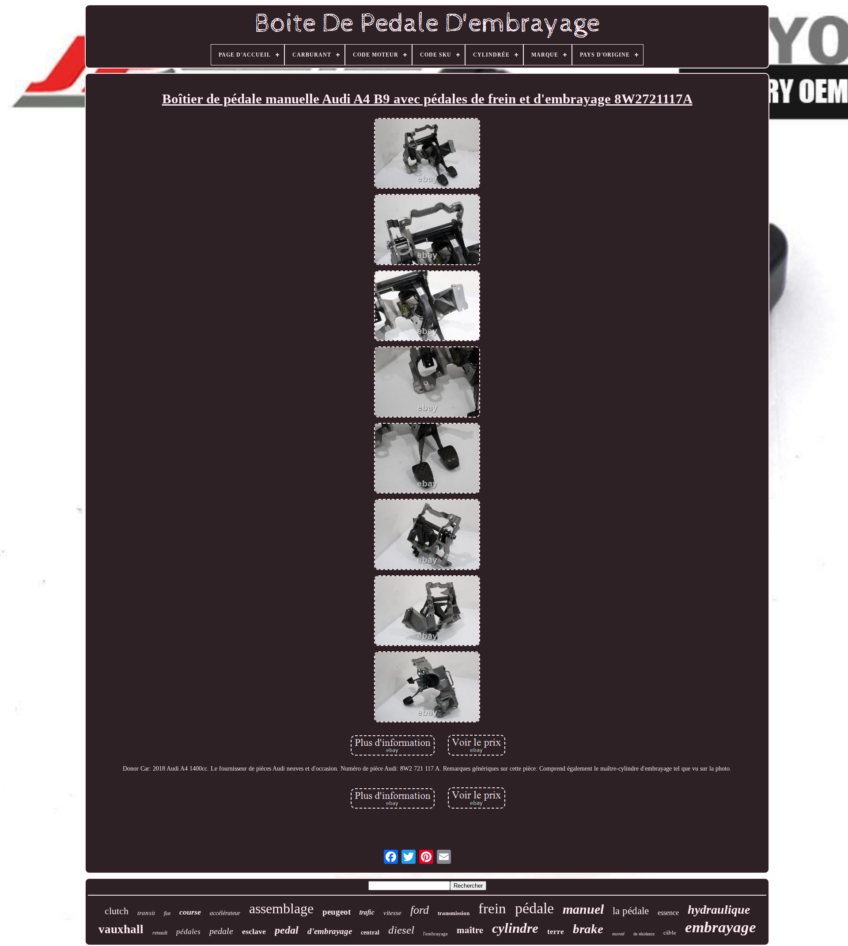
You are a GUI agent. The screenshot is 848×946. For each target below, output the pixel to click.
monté (618, 933)
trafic (367, 912)
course (190, 912)
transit (146, 912)
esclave (254, 931)
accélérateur (225, 913)
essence (668, 912)
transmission (453, 913)
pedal (287, 930)
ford (419, 910)
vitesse (392, 912)
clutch (117, 910)
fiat (167, 913)
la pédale (631, 910)
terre (555, 931)
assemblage (281, 908)
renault (159, 933)
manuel (583, 909)
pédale (534, 908)
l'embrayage (435, 933)
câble (669, 932)
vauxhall (121, 929)
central (370, 932)
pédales (188, 931)
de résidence (644, 933)
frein (492, 908)
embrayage (720, 927)
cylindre (515, 928)
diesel (401, 930)
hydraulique (719, 909)
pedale (221, 931)
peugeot (336, 911)
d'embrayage (329, 931)
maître (470, 929)
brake (588, 929)
